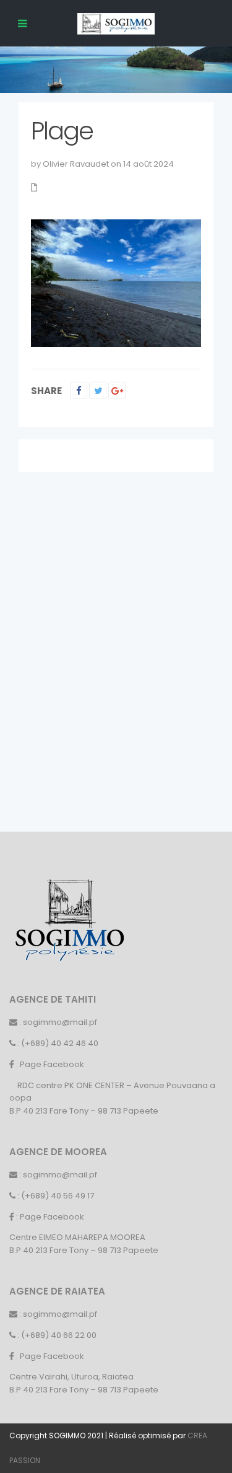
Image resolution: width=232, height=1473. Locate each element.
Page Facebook (52, 1064)
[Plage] (116, 283)
